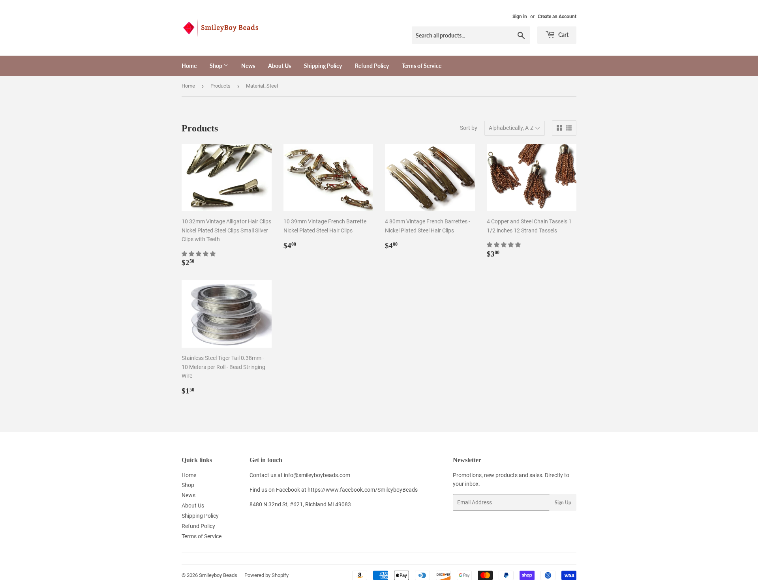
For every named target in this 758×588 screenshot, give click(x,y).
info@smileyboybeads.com (317, 475)
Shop (216, 65)
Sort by (468, 128)
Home (189, 65)
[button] (199, 254)
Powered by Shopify (266, 575)
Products (220, 86)
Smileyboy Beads (218, 575)
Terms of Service (421, 65)
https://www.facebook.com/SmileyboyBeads (363, 490)
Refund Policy (372, 65)
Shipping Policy (323, 65)
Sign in (519, 16)
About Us (279, 65)
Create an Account (557, 16)
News (248, 65)
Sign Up (563, 503)
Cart (562, 34)
